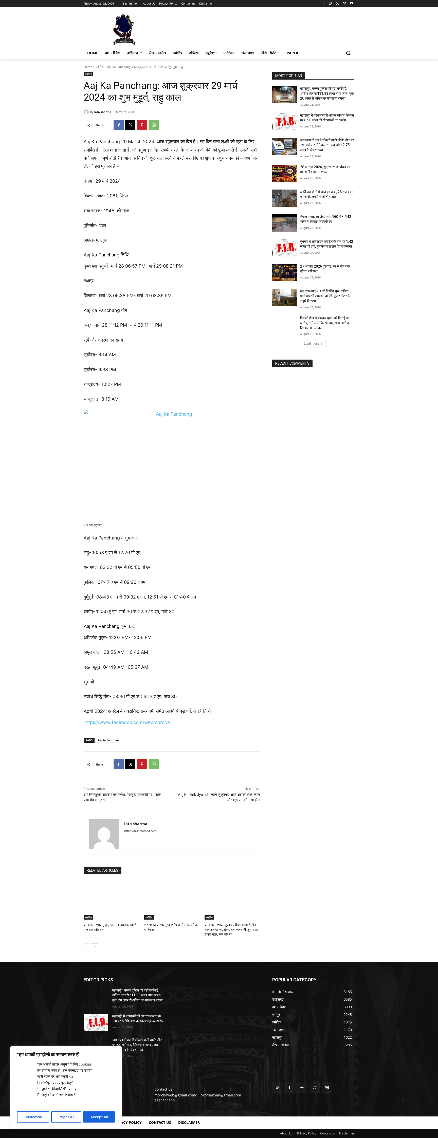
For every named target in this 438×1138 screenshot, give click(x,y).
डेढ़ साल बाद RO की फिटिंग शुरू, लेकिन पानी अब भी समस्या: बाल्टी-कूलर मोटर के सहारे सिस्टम (325, 296)
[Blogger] (277, 1087)
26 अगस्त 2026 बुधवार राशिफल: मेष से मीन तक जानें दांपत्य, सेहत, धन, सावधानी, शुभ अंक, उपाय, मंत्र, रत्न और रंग (231, 929)
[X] (337, 4)
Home (88, 67)
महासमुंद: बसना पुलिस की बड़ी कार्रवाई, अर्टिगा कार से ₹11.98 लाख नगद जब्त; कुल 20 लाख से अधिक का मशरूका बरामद (327, 93)
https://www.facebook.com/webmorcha (127, 722)
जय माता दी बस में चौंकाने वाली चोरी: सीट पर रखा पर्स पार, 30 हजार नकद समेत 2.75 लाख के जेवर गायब (327, 145)
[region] (66, 1087)
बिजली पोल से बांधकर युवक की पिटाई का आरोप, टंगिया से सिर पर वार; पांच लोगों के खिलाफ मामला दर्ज (325, 323)
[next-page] (95, 946)
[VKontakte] (327, 1087)
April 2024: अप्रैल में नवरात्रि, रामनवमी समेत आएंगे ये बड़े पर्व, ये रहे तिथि (147, 711)
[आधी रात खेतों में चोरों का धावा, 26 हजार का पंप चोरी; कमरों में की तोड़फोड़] (284, 198)
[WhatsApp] (154, 125)
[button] (348, 53)
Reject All (66, 1117)
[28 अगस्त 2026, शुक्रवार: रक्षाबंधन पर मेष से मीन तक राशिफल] (111, 900)
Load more (311, 343)
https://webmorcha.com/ (140, 831)
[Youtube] (351, 4)
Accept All (99, 1117)
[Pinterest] (142, 125)
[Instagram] (330, 4)
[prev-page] (87, 946)
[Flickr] (302, 1087)
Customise (33, 1117)
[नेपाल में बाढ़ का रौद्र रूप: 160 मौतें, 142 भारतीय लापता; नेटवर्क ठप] (284, 223)
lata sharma (102, 112)
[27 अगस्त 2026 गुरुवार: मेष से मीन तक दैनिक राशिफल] (172, 900)
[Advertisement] (257, 28)
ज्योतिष (100, 67)
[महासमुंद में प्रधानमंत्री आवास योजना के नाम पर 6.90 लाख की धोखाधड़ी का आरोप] (284, 121)
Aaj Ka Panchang (108, 740)
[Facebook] (323, 4)
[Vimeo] (344, 4)
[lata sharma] (87, 112)
